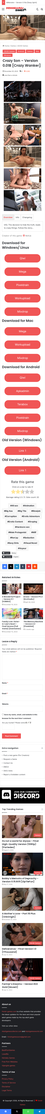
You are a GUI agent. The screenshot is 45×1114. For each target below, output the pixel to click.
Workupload (22, 298)
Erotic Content (16, 521)
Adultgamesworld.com (34, 1031)
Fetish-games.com (9, 1011)
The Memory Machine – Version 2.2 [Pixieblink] (33, 624)
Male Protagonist (18, 532)
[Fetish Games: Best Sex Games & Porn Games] (16, 9)
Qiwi (22, 258)
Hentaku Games (8, 1058)
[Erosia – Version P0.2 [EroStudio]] (33, 588)
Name (5, 683)
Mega (22, 271)
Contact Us (8, 763)
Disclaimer (6, 1087)
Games (13, 46)
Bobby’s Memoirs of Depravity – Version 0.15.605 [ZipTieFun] (20, 880)
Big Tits (22, 511)
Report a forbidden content (14, 775)
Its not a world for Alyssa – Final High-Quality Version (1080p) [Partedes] (20, 844)
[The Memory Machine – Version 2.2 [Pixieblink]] (33, 613)
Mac (37, 51)
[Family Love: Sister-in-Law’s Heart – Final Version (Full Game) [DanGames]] (12, 613)
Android (21, 51)
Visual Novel (31, 543)
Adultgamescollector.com (12, 1031)
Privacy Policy (7, 1079)
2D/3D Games (22, 46)
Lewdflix (5, 1054)
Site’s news (8, 771)
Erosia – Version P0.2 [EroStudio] (33, 597)
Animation (29, 505)
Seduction (29, 537)
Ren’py (14, 537)
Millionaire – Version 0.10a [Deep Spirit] (21, 2)
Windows (7, 55)
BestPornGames (8, 1050)
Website (5, 704)
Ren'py (14, 553)
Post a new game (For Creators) (16, 755)
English (16, 557)
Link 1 (22, 450)
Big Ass (9, 511)
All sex (15, 505)
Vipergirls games (8, 1066)
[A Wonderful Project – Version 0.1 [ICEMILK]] (12, 588)
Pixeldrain (22, 285)
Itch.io (28, 235)
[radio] (13, 492)
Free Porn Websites (10, 1062)
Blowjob (36, 511)
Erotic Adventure (31, 516)
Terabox (22, 404)
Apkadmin (22, 391)
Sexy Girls (14, 543)
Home (6, 46)
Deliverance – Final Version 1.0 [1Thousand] (19, 950)
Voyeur (22, 548)
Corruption (11, 516)
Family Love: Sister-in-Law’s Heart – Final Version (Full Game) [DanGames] (11, 625)
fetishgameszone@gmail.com (19, 1037)
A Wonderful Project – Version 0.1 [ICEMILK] (11, 599)
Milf (34, 532)
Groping (33, 521)
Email (5, 693)
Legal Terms (7, 1090)
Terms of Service (9, 1083)
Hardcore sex (23, 527)
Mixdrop (22, 311)
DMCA (6, 767)
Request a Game (10, 759)
